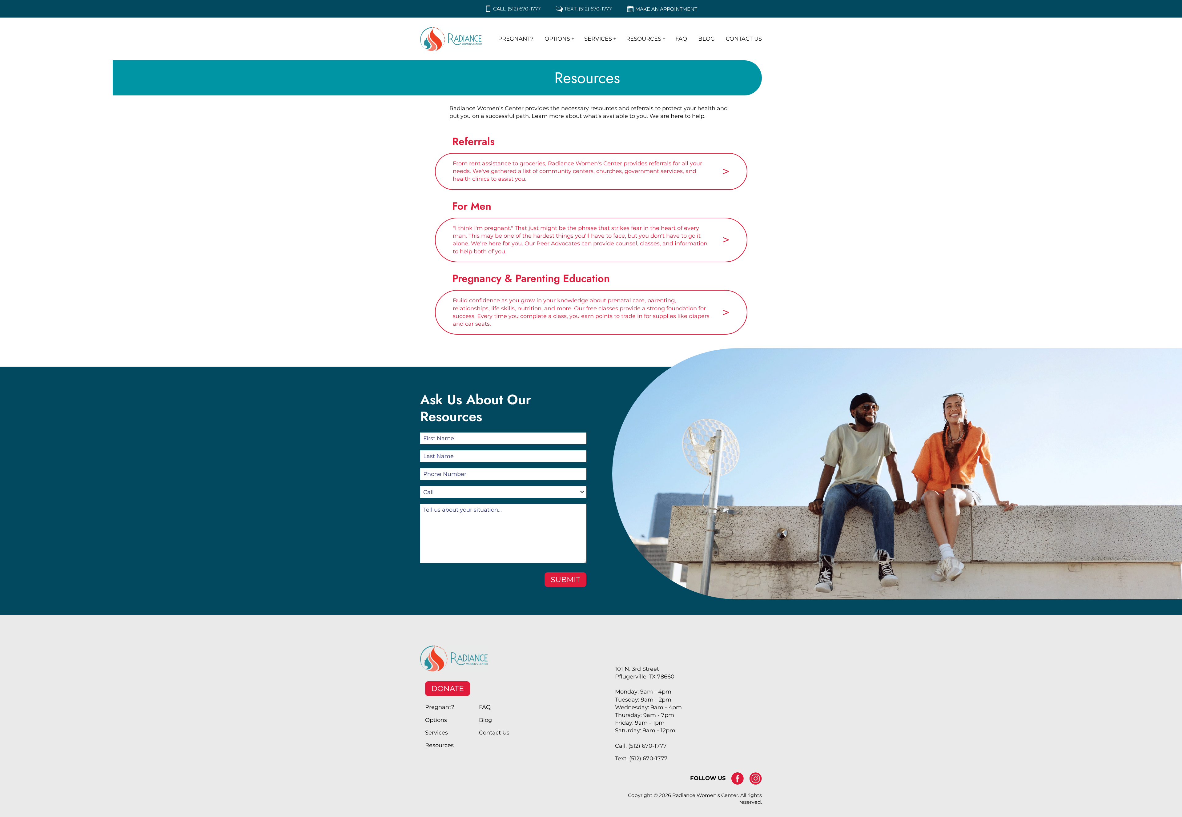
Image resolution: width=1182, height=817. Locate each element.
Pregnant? (515, 38)
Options (557, 38)
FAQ (681, 38)
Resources (643, 38)
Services (598, 38)
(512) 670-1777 (524, 9)
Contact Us (744, 38)
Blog (706, 38)
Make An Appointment (666, 9)
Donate (447, 688)
